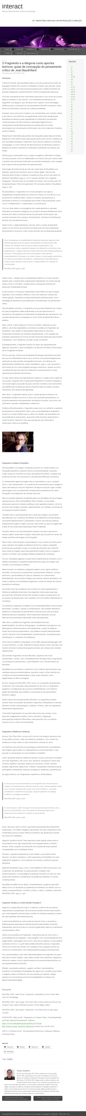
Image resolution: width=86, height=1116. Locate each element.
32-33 (3, 60)
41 (71, 69)
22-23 (73, 99)
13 (71, 121)
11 (71, 126)
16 (71, 114)
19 (71, 107)
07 (72, 136)
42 (72, 67)
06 (72, 139)
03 (72, 146)
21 (71, 102)
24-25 (73, 97)
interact (12, 6)
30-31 (73, 89)
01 (71, 151)
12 (71, 124)
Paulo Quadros (8, 73)
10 (71, 129)
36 (72, 79)
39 (72, 74)
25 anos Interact (31, 53)
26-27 (73, 94)
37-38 (73, 77)
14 (71, 119)
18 (71, 109)
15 (71, 116)
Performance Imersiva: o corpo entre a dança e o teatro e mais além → (49, 1098)
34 (72, 84)
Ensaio (9, 1059)
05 (72, 141)
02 (72, 149)
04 (72, 144)
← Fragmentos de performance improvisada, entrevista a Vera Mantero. (15, 1098)
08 (72, 134)
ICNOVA (55, 1114)
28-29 (73, 92)
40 (72, 72)
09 (72, 131)
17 (71, 111)
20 (72, 104)
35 (71, 82)
